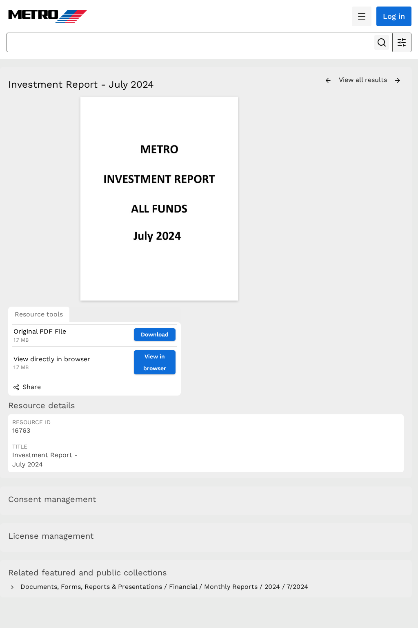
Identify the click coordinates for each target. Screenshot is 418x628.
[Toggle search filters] (401, 42)
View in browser (154, 362)
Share (30, 387)
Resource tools (39, 314)
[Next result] (397, 80)
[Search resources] (381, 42)
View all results (364, 80)
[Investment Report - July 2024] (159, 199)
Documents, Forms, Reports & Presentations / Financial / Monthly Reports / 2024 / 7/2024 (162, 586)
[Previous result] (328, 80)
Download (155, 334)
